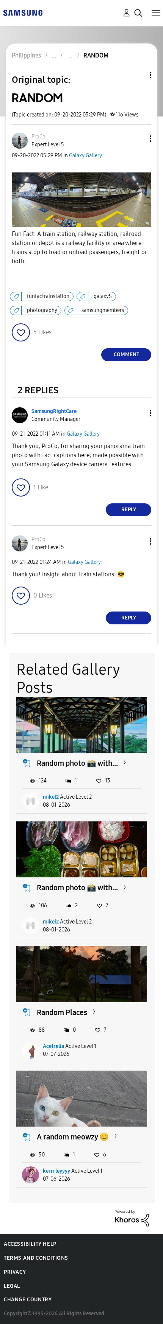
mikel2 (51, 797)
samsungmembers (103, 310)
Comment (126, 354)
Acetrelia (53, 1046)
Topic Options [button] (137, 75)
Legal (12, 1286)
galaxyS (103, 296)
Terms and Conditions (36, 1258)
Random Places (62, 1012)
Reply (128, 509)
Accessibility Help (30, 1244)
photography (42, 310)
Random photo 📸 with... (77, 763)
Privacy (15, 1272)
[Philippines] (22, 12)
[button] (138, 138)
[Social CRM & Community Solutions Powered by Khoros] (132, 1217)
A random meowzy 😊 (73, 1136)
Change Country (28, 1299)
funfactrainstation (48, 296)
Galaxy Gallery (85, 155)
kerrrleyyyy (56, 1171)
